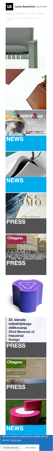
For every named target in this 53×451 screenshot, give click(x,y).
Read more (16, 440)
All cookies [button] (30, 448)
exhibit (9, 20)
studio (31, 14)
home (9, 14)
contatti (40, 14)
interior (18, 18)
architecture (28, 18)
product (10, 18)
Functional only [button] (11, 448)
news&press (20, 14)
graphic (39, 18)
